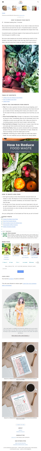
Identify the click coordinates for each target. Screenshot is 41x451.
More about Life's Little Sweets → (20, 335)
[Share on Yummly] (2, 232)
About (20, 430)
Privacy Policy (20, 431)
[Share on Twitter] (2, 222)
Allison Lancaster (12, 233)
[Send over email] (2, 234)
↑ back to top (20, 424)
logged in (11, 278)
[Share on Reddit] (2, 229)
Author (4, 231)
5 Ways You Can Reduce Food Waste (12, 97)
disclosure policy (22, 15)
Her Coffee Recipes (20, 443)
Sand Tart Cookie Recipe (9, 221)
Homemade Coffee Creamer (10, 224)
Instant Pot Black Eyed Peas (10, 219)
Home (3, 13)
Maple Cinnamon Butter (9, 226)
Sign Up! (13, 437)
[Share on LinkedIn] (2, 227)
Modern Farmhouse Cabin (20, 444)
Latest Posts (6, 101)
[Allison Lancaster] (5, 237)
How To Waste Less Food (9, 99)
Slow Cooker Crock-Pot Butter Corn (12, 223)
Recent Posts (8, 231)
